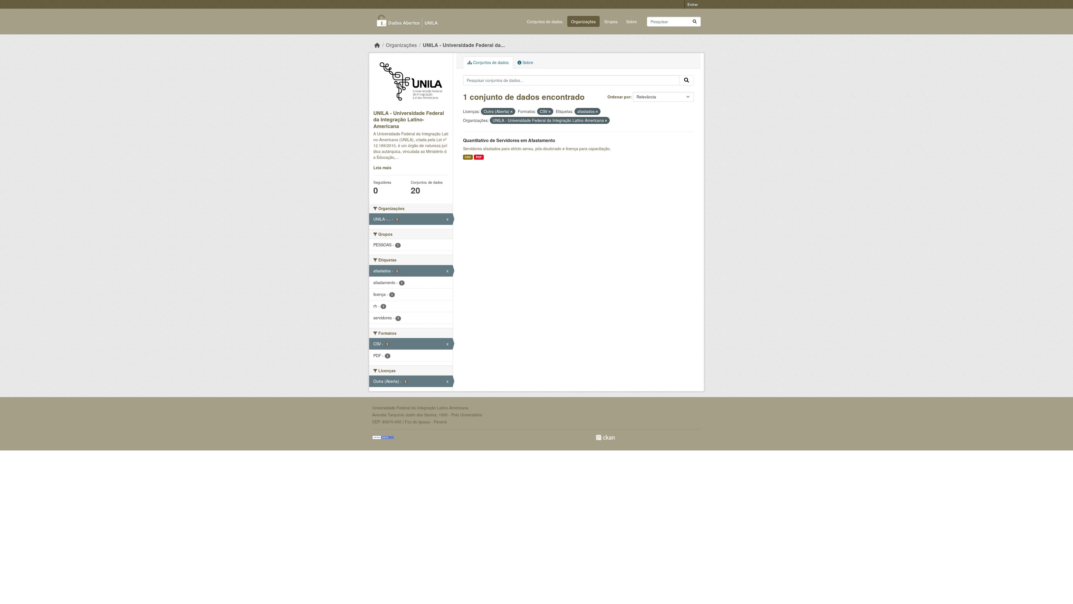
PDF (479, 157)
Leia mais (382, 167)
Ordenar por (618, 97)
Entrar (692, 4)
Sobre (631, 21)
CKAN (605, 437)
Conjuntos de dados (544, 21)
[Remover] (511, 111)
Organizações (583, 21)
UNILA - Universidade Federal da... (464, 44)
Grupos (611, 21)
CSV (468, 157)
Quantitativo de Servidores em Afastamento (509, 140)
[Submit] (694, 22)
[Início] (377, 44)
